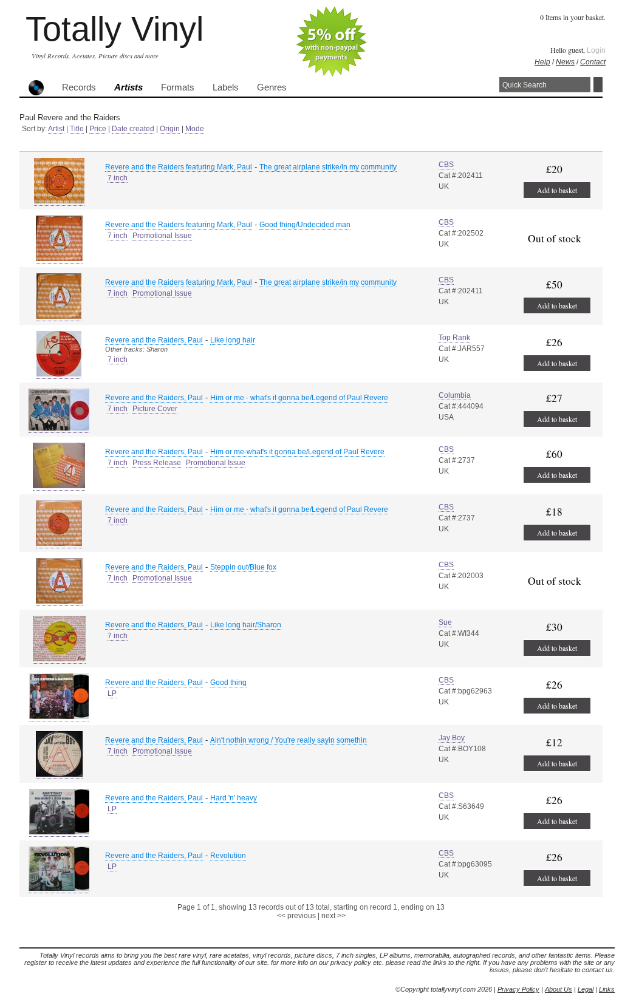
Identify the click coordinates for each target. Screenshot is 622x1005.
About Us (558, 989)
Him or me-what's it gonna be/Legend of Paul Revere (297, 452)
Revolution (228, 855)
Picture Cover (154, 408)
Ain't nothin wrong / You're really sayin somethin (288, 740)
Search (598, 84)
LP (112, 693)
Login (596, 50)
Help (542, 62)
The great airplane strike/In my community (328, 167)
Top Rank (454, 337)
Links (607, 989)
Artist (56, 128)
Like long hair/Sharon (245, 625)
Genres (272, 87)
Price (97, 128)
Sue (445, 622)
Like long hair (232, 340)
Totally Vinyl (114, 29)
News (565, 62)
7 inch (118, 178)
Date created (133, 128)
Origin (170, 128)
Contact (593, 62)
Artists (128, 87)
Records (79, 87)
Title (77, 128)
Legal (585, 989)
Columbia (455, 395)
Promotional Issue (162, 235)
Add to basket (557, 190)
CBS (446, 164)
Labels (226, 87)
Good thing (228, 682)
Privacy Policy (518, 989)
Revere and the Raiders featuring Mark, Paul (178, 167)
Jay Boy (452, 738)
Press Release (156, 462)
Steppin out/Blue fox (243, 567)
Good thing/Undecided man (304, 224)
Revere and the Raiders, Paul (154, 340)
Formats (177, 87)
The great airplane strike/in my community (328, 282)
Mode (194, 128)
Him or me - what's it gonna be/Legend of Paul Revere (299, 397)
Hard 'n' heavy (233, 798)
